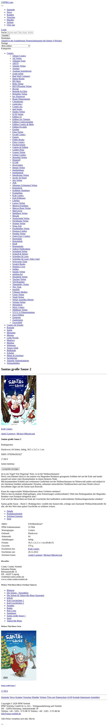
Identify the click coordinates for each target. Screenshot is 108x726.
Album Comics (19, 56)
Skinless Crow (18, 266)
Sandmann (11, 613)
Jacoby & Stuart (19, 178)
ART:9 (15, 63)
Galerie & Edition (20, 147)
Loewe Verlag (18, 203)
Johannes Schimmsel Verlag (24, 185)
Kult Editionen (18, 198)
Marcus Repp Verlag (21, 208)
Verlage (10, 22)
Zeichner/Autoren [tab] (14, 516)
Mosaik (15, 216)
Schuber (10, 353)
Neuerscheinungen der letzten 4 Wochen (44, 41)
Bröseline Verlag (19, 94)
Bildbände (11, 350)
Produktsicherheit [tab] (14, 514)
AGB (69, 697)
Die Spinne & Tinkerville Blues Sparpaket (25, 595)
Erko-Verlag (17, 132)
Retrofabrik (17, 241)
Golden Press (18, 150)
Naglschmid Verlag (20, 218)
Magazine (11, 332)
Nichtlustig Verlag (20, 221)
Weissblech (17, 305)
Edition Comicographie (22, 122)
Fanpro (15, 137)
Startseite (11, 9)
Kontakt (76, 697)
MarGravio (17, 211)
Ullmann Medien (19, 292)
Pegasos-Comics (19, 231)
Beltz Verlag (17, 84)
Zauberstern (17, 320)
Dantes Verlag (18, 111)
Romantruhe (17, 246)
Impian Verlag (18, 167)
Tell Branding (18, 282)
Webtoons (11, 345)
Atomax (16, 68)
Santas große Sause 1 (16, 616)
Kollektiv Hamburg (21, 190)
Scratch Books (18, 264)
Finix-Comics (18, 142)
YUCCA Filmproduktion (23, 312)
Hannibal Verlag (19, 157)
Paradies (10, 605)
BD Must (16, 81)
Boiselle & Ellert (19, 91)
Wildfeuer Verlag (19, 310)
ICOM (15, 162)
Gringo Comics (19, 155)
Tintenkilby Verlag (20, 284)
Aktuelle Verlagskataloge (18, 360)
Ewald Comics (18, 134)
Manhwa (11, 340)
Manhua (10, 343)
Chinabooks (17, 101)
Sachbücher (12, 358)
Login (3, 30)
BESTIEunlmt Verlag (22, 86)
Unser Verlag (18, 294)
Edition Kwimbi (19, 127)
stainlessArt (17, 274)
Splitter (15, 269)
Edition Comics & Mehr (23, 124)
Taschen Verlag (19, 279)
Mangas (10, 335)
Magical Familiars (20, 205)
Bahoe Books (18, 78)
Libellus (16, 200)
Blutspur (10, 590)
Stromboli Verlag (19, 277)
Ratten (10, 608)
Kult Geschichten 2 (15, 603)
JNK (14, 183)
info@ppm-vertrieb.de (11, 713)
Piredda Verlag (18, 233)
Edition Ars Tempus (21, 119)
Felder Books (18, 139)
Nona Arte (17, 226)
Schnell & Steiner (20, 254)
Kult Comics (18, 195)
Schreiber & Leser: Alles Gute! (26, 259)
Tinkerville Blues (14, 621)
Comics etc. (17, 106)
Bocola (15, 89)
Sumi (9, 618)
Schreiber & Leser (20, 256)
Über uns (11, 25)
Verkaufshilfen (13, 363)
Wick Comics (18, 307)
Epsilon (15, 129)
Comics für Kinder (15, 325)
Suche (4, 32)
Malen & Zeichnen (15, 355)
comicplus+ (17, 104)
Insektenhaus (18, 170)
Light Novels (12, 338)
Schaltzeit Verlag (19, 251)
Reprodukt (17, 238)
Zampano (16, 317)
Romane (10, 327)
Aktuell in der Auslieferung (13, 41)
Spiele (9, 330)
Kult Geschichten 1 (15, 600)
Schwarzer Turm (19, 261)
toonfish (16, 289)
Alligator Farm (18, 61)
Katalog (10, 15)
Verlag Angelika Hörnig (23, 299)
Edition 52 (17, 117)
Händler (10, 20)
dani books (17, 109)
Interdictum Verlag (20, 175)
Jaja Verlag (17, 180)
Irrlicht (10, 598)
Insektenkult (17, 172)
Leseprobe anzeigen (10, 469)
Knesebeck (17, 188)
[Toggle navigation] (2, 5)
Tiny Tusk (16, 287)
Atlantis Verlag (19, 66)
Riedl (14, 244)
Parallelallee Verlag (20, 228)
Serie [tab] (9, 519)
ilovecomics (17, 165)
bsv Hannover (18, 96)
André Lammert (8, 433)
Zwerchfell (17, 322)
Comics (10, 53)
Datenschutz (61, 697)
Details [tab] (10, 511)
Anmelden (95, 697)
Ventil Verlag (18, 297)
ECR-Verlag (17, 114)
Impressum (85, 697)
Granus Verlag (18, 152)
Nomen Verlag (18, 223)
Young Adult (12, 348)
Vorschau (11, 17)
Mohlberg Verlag (19, 213)
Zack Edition (18, 315)
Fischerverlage (18, 145)
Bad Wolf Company (21, 76)
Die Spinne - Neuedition (17, 593)
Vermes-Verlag (18, 302)
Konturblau (17, 193)
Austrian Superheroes (22, 71)
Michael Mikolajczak (25, 433)
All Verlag (17, 58)
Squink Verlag (18, 272)
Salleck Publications (21, 249)
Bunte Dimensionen (21, 99)
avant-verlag (17, 73)
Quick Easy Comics (21, 236)
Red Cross (11, 610)
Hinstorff (16, 160)
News (9, 12)
